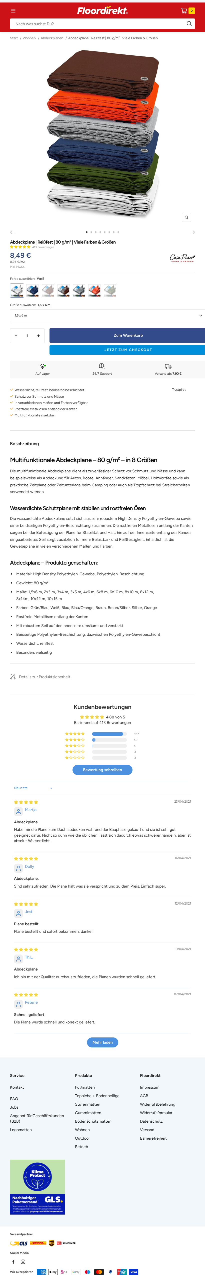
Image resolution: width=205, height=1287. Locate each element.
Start (14, 38)
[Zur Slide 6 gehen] (109, 232)
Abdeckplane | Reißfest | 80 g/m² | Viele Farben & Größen (113, 38)
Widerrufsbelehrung (157, 1104)
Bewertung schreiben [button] (102, 769)
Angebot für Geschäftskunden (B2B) (37, 1118)
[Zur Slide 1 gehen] (87, 232)
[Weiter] (193, 232)
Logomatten (21, 1129)
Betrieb (81, 1146)
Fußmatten (85, 1087)
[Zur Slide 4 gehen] (100, 232)
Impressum (150, 1087)
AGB (144, 1095)
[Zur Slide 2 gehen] (91, 232)
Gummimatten (88, 1112)
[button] (20, 247)
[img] (26, 802)
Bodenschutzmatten (93, 1121)
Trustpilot (179, 389)
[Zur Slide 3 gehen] (95, 232)
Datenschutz (151, 1121)
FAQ (14, 1098)
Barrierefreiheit (153, 1138)
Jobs (14, 1107)
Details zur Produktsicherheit (44, 676)
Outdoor (82, 1138)
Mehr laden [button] (102, 1042)
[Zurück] (12, 232)
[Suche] (102, 23)
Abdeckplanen (52, 38)
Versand (147, 1129)
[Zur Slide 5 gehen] (105, 232)
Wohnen (29, 38)
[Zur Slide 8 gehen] (118, 232)
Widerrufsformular (156, 1112)
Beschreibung (24, 443)
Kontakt (17, 1087)
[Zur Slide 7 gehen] (113, 232)
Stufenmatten (87, 1104)
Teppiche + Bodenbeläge (97, 1095)
